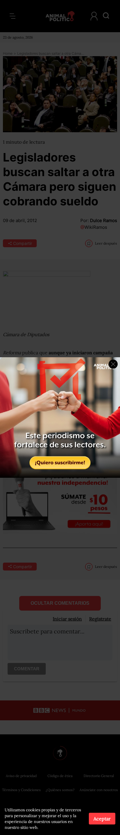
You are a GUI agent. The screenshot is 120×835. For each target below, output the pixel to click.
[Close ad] (113, 364)
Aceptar (102, 819)
